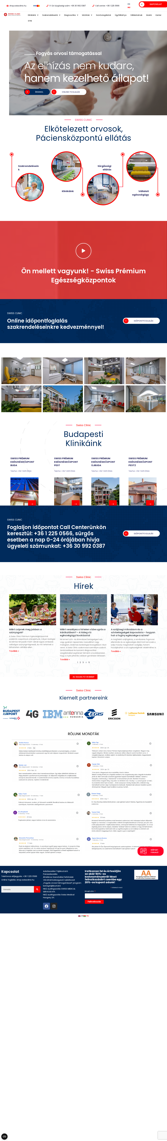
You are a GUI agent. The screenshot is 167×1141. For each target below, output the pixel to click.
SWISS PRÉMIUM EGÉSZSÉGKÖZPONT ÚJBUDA (103, 462)
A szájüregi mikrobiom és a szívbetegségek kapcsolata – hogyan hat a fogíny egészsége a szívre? (133, 632)
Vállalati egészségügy (140, 193)
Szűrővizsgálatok (103, 15)
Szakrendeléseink (50, 15)
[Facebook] (46, 906)
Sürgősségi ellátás (104, 167)
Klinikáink (32, 15)
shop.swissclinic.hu (25, 879)
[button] (83, 676)
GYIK (30, 21)
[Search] (37, 889)
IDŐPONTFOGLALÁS (143, 321)
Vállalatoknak (136, 15)
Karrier (158, 15)
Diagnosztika (70, 15)
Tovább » (14, 651)
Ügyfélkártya (120, 15)
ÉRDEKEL (39, 98)
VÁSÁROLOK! (68, 98)
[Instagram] (53, 906)
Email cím (90, 891)
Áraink (149, 15)
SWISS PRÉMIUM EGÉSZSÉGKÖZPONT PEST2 (140, 462)
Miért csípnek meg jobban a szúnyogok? (25, 631)
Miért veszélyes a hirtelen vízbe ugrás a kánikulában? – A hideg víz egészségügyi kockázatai (83, 632)
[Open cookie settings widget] (4, 1136)
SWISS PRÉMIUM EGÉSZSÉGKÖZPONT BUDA (22, 462)
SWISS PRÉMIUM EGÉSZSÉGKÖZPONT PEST (66, 462)
